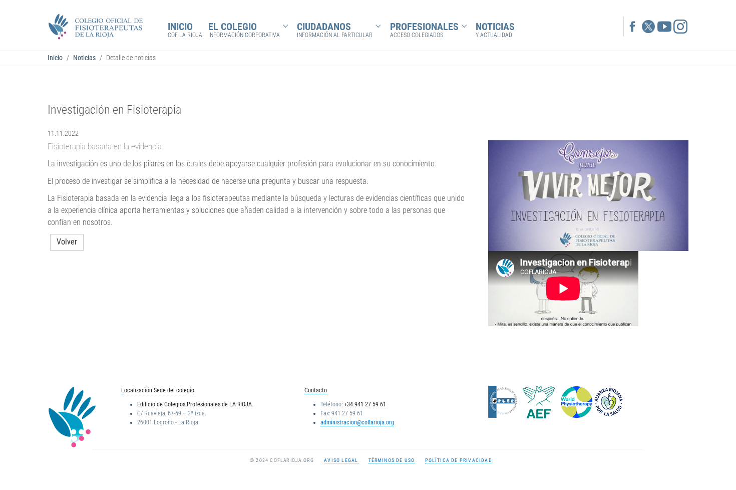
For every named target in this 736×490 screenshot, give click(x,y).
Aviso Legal (341, 460)
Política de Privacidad (458, 460)
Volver (67, 242)
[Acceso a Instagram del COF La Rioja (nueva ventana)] (680, 26)
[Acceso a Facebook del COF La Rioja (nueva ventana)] (632, 26)
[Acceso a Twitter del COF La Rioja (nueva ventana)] (648, 26)
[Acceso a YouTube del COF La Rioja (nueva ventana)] (664, 26)
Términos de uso (392, 460)
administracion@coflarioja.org (357, 422)
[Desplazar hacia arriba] (714, 468)
